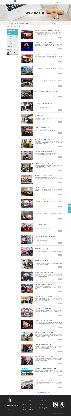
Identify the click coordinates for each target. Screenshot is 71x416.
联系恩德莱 (52, 2)
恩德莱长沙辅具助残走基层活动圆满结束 (43, 344)
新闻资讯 (15, 26)
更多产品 (34, 2)
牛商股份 (58, 413)
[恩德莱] (13, 400)
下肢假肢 (26, 2)
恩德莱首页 (24, 404)
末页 (49, 392)
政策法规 (10, 43)
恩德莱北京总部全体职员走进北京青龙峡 (43, 308)
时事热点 (10, 38)
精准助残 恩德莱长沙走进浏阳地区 (42, 260)
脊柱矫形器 (16, 23)
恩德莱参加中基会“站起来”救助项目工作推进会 (44, 79)
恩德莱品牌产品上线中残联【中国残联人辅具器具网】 (45, 368)
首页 (23, 2)
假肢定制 (12, 23)
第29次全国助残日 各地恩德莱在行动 (42, 224)
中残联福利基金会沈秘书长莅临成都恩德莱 (43, 296)
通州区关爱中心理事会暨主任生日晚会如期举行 (44, 272)
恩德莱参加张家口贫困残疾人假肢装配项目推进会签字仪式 (46, 91)
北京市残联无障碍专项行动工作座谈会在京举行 (44, 187)
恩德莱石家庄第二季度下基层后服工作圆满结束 (44, 356)
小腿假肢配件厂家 (21, 23)
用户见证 (38, 2)
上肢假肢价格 (27, 23)
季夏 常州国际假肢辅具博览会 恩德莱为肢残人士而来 (45, 236)
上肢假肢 (30, 2)
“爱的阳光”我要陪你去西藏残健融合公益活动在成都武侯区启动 (47, 66)
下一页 (46, 392)
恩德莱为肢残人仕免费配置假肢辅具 (42, 127)
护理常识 (10, 41)
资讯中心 (43, 2)
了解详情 (59, 37)
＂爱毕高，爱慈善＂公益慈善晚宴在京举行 (43, 320)
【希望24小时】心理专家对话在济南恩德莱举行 (44, 199)
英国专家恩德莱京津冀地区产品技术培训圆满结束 (44, 332)
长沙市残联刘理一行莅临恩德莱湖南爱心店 (43, 139)
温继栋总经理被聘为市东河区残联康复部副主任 (44, 151)
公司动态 (19, 26)
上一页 (38, 392)
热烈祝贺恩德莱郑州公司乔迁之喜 (41, 115)
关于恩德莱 (47, 2)
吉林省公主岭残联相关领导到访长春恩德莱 (43, 380)
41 (43, 392)
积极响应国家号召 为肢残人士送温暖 (42, 248)
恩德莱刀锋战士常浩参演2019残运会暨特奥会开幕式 (45, 42)
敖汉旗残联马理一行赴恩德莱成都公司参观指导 (44, 175)
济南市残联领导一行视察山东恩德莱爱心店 (43, 103)
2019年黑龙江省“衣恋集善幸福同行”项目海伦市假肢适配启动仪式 (47, 54)
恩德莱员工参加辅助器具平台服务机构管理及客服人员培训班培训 (47, 30)
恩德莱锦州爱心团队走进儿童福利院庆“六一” (44, 284)
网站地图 (8, 409)
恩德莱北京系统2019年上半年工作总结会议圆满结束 (45, 163)
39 (40, 392)
